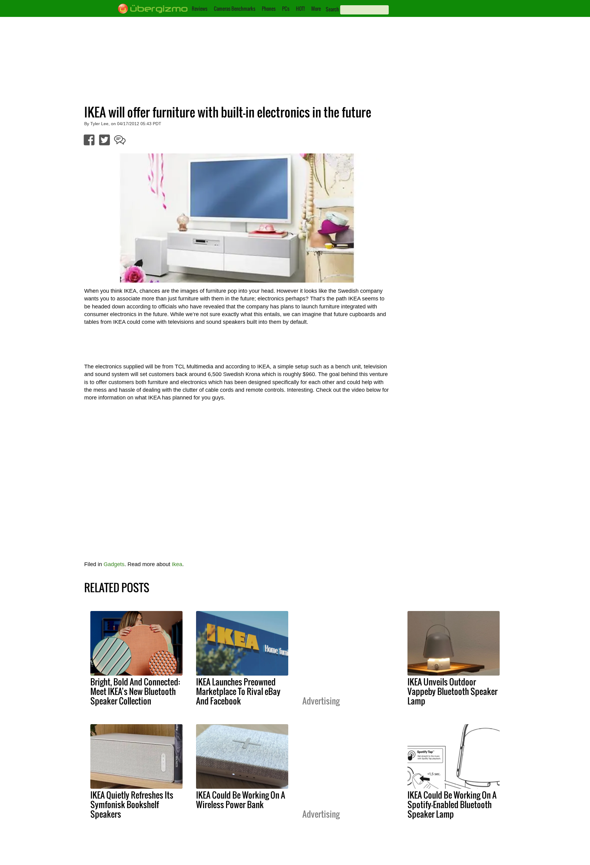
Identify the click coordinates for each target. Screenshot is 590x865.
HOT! (300, 8)
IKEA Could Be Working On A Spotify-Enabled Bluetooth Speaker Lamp (452, 804)
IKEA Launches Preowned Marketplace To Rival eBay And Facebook (238, 691)
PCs (285, 8)
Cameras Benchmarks (234, 8)
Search (332, 9)
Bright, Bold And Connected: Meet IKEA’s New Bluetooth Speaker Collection (135, 691)
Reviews (199, 8)
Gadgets (114, 564)
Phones (269, 8)
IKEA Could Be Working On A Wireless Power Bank (240, 800)
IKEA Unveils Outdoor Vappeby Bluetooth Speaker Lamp (452, 691)
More (316, 8)
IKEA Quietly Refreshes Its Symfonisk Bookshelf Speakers (131, 804)
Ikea (177, 564)
